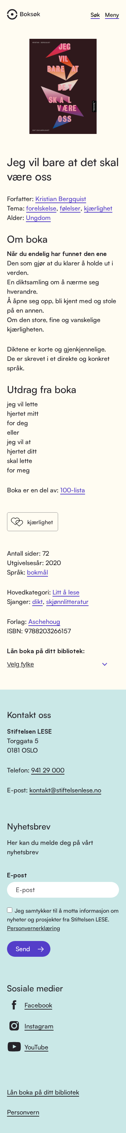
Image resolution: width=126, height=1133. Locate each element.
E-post (17, 875)
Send (23, 949)
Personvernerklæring (33, 928)
